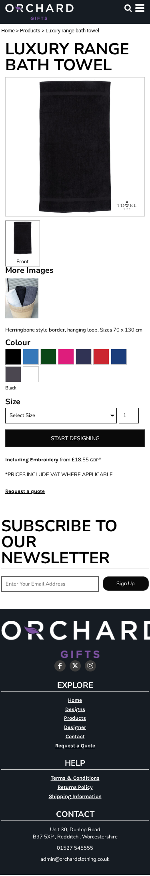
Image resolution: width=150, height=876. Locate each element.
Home (8, 31)
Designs (75, 709)
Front (22, 261)
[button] (128, 8)
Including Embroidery (31, 460)
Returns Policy (75, 787)
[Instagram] (90, 665)
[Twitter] (75, 665)
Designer (75, 727)
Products (30, 31)
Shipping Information (75, 796)
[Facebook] (60, 665)
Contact (75, 736)
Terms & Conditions (75, 778)
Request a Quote (75, 746)
